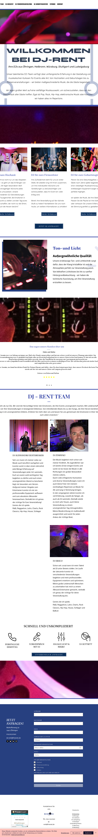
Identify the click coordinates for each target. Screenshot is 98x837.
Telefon (36, 751)
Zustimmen (88, 833)
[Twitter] (10, 741)
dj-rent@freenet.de (13, 738)
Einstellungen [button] (65, 833)
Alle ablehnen (76, 833)
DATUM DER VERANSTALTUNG (44, 744)
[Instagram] (16, 741)
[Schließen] (96, 832)
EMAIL (36, 729)
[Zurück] (10, 366)
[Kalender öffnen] (80, 747)
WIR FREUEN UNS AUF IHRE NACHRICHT (46, 772)
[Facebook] (7, 741)
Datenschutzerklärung (18, 835)
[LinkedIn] (13, 741)
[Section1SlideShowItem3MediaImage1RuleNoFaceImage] (51, 385)
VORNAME (37, 711)
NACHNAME (38, 720)
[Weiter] (87, 366)
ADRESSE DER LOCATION (42, 736)
